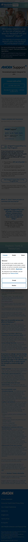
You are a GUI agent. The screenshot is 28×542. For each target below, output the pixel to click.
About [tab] (23, 255)
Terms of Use (14, 273)
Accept (14, 280)
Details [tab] (14, 255)
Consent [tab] (5, 255)
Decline (14, 285)
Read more (19, 269)
